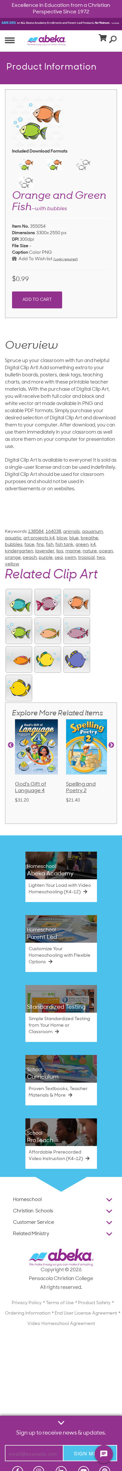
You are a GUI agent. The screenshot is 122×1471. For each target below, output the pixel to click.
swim (70, 557)
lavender (44, 551)
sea (59, 557)
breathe (89, 538)
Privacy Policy (27, 1303)
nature (90, 551)
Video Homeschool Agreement (61, 1323)
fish (49, 544)
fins (40, 544)
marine (73, 551)
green (81, 544)
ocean (106, 551)
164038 (53, 531)
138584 (36, 531)
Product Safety (94, 1303)
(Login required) (65, 259)
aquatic (13, 538)
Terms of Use (60, 1303)
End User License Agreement (86, 1313)
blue (74, 538)
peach (30, 557)
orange (13, 557)
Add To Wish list (34, 259)
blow (62, 538)
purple (46, 557)
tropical (86, 557)
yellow (12, 564)
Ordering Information (27, 1313)
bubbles (13, 544)
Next (111, 745)
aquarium (92, 531)
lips (59, 551)
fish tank (64, 544)
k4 (93, 544)
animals (71, 531)
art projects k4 (39, 538)
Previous (10, 745)
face (29, 544)
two (101, 557)
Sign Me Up (90, 1453)
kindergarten (19, 551)
